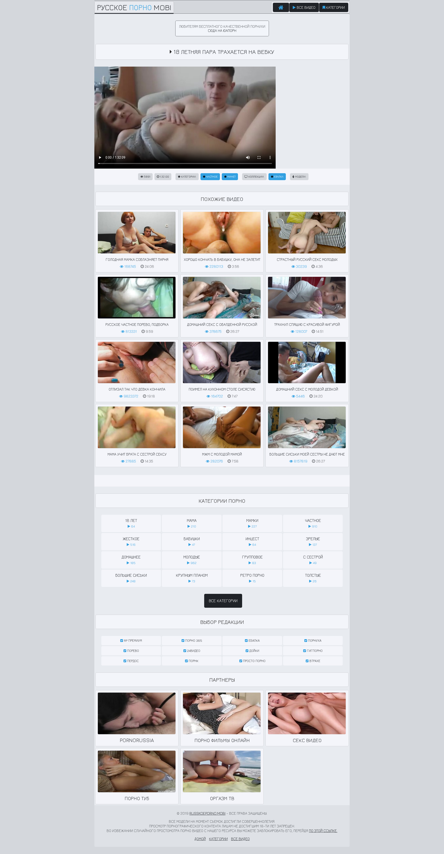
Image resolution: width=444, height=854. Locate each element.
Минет (231, 176)
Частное (211, 176)
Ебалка (278, 176)
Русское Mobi (134, 7)
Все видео (305, 7)
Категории (335, 7)
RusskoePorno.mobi (207, 813)
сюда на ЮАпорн (222, 30)
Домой (200, 839)
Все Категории (223, 600)
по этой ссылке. (323, 831)
